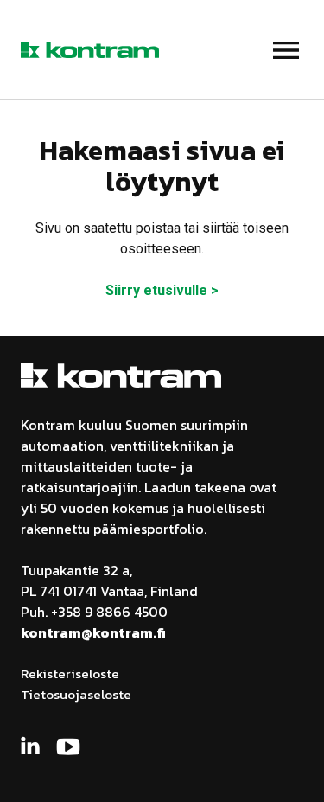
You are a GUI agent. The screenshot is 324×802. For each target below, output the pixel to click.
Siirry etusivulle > (162, 290)
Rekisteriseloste (70, 673)
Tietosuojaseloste (76, 694)
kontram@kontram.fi (93, 632)
